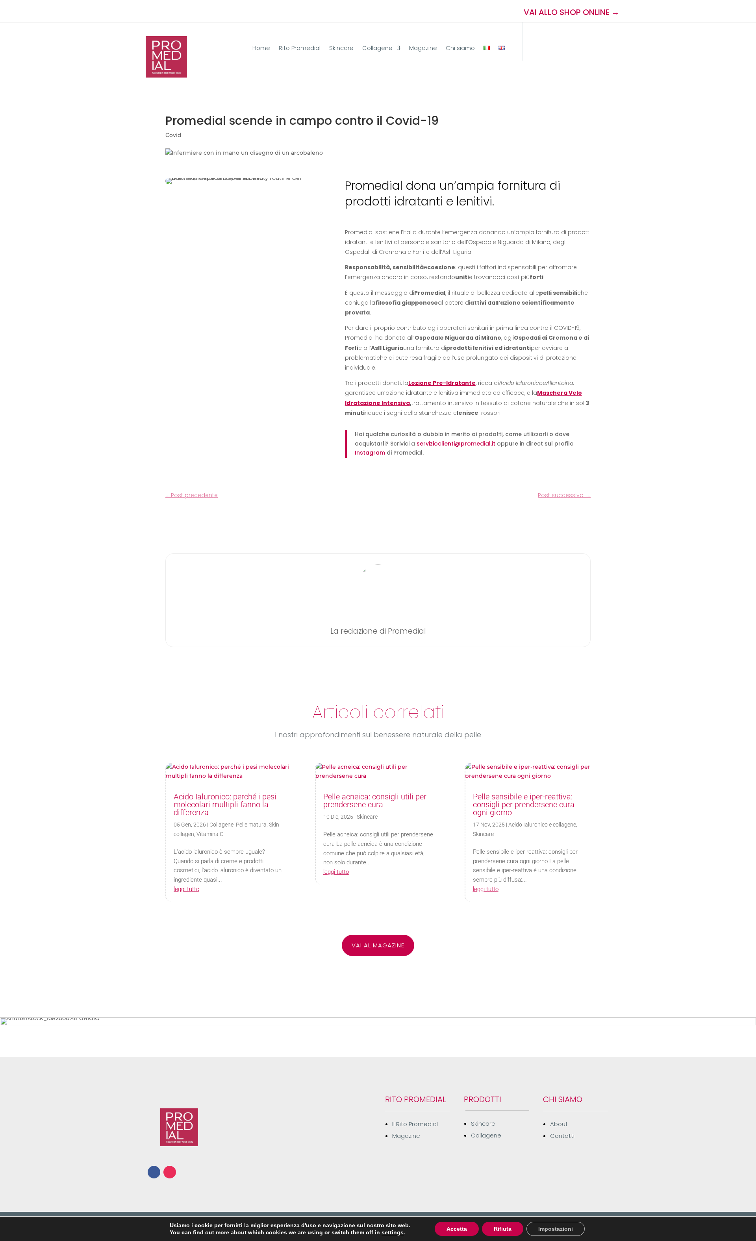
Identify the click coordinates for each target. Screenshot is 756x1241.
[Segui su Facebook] (149, 11)
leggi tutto (186, 889)
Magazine (423, 48)
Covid (173, 135)
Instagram (370, 453)
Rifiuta (502, 1229)
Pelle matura (251, 824)
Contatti (562, 1136)
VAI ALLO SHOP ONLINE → (571, 12)
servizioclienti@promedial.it (456, 444)
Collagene (377, 48)
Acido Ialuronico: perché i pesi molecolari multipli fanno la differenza (225, 804)
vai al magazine (378, 945)
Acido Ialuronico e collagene (542, 824)
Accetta (457, 1229)
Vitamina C (209, 834)
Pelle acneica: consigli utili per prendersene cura (374, 800)
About (559, 1124)
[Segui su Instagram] (163, 11)
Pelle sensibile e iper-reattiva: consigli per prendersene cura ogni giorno (523, 804)
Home (261, 48)
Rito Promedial (300, 48)
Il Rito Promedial (415, 1124)
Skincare (341, 48)
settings (393, 1232)
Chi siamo (460, 48)
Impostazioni (555, 1229)
